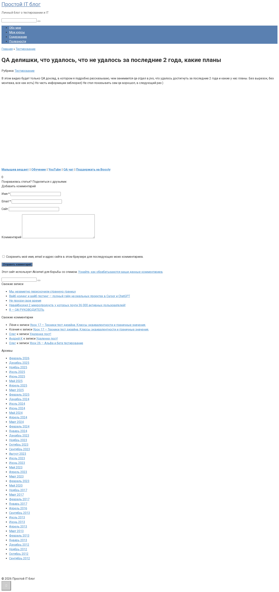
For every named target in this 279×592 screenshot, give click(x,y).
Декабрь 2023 (19, 435)
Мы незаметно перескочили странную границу (42, 291)
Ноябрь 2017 (18, 490)
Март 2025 (16, 390)
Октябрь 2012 (18, 554)
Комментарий (11, 237)
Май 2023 (16, 467)
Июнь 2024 (17, 408)
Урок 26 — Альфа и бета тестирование (56, 343)
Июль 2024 (17, 404)
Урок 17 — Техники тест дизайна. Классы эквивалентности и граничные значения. (88, 325)
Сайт (5, 209)
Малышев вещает (15, 169)
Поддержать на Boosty (93, 169)
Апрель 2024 (18, 417)
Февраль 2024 (19, 426)
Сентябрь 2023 (19, 449)
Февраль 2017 (19, 499)
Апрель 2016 (18, 508)
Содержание (18, 37)
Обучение (38, 169)
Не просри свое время (25, 300)
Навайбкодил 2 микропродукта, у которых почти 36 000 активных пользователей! (67, 305)
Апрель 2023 (18, 472)
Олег (12, 334)
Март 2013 (16, 531)
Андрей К (16, 338)
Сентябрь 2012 (19, 558)
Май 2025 (16, 381)
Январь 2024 (18, 431)
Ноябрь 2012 (18, 549)
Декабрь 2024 (19, 399)
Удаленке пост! (40, 334)
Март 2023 (16, 476)
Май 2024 (16, 413)
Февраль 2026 (19, 358)
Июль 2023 (17, 458)
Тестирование (25, 71)
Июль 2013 (17, 517)
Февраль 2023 (19, 481)
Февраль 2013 (19, 535)
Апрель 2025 (18, 385)
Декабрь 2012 (19, 545)
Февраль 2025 (19, 394)
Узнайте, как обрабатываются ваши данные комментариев (120, 272)
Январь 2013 (18, 540)
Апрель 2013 (18, 526)
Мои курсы (17, 32)
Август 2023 (17, 454)
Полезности (17, 41)
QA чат (68, 169)
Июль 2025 (17, 372)
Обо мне (15, 28)
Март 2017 (16, 494)
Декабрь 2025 (19, 363)
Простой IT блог (21, 4)
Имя (6, 194)
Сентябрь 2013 (19, 513)
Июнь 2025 (17, 376)
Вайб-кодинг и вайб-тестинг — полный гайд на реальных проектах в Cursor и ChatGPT (69, 296)
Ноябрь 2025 (18, 367)
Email (6, 201)
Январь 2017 (18, 504)
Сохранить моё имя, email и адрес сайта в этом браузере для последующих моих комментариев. (74, 256)
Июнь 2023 (17, 463)
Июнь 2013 (17, 522)
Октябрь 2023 (18, 444)
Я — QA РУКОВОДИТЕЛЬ (26, 310)
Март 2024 (16, 422)
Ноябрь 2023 (18, 440)
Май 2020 (16, 485)
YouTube (54, 169)
